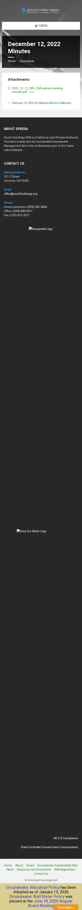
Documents (27, 61)
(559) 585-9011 (23, 211)
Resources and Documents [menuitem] (34, 869)
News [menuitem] (10, 869)
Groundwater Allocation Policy (33, 887)
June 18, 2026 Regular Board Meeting (50, 903)
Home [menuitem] (8, 865)
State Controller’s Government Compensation (49, 847)
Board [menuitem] (30, 865)
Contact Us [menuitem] (41, 873)
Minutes (66, 103)
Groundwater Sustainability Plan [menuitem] (57, 865)
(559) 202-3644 (37, 206)
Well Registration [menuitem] (64, 869)
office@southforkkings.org (20, 193)
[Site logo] (41, 14)
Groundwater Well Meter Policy (37, 896)
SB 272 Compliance (66, 838)
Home (12, 61)
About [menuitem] (19, 865)
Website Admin (48, 103)
